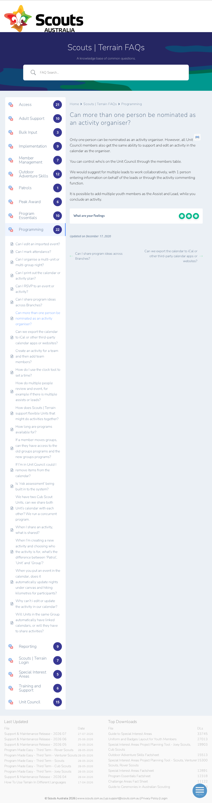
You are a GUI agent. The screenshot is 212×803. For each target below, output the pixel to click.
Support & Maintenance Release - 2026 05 (35, 744)
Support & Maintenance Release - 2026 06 (35, 739)
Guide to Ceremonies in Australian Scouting (139, 787)
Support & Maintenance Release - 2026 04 (35, 777)
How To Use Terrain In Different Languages (35, 782)
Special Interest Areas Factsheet (131, 770)
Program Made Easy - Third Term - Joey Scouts (37, 771)
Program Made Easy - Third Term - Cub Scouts (37, 766)
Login (163, 798)
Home (74, 104)
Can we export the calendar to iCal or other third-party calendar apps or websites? (171, 256)
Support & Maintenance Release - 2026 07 (35, 734)
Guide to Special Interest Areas (130, 734)
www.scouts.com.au (90, 798)
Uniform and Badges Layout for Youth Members (142, 739)
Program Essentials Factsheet (129, 776)
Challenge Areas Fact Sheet (128, 781)
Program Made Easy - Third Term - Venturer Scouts (40, 755)
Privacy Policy (150, 798)
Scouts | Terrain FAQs (100, 104)
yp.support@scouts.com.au (122, 798)
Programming (131, 104)
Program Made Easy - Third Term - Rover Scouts (38, 750)
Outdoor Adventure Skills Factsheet (133, 755)
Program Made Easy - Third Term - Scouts (34, 760)
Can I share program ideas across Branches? (99, 256)
